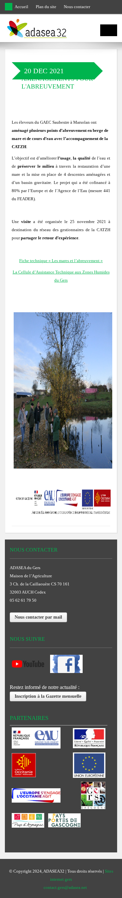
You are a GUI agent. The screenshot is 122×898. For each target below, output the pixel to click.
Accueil (21, 6)
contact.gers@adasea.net (65, 887)
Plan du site (46, 6)
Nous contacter (77, 6)
